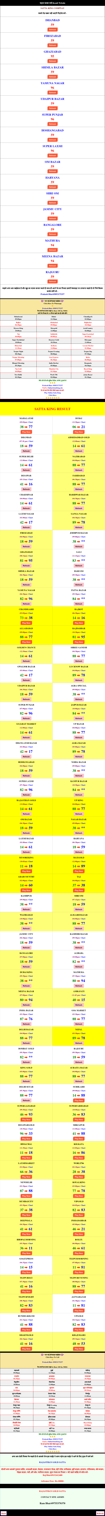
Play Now (26, 432)
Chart (30, 422)
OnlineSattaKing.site (55, 388)
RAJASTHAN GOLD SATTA (52, 1462)
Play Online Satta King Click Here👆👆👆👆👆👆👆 (52, 395)
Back (3, 1513)
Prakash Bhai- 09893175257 (52, 308)
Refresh (52, 30)
